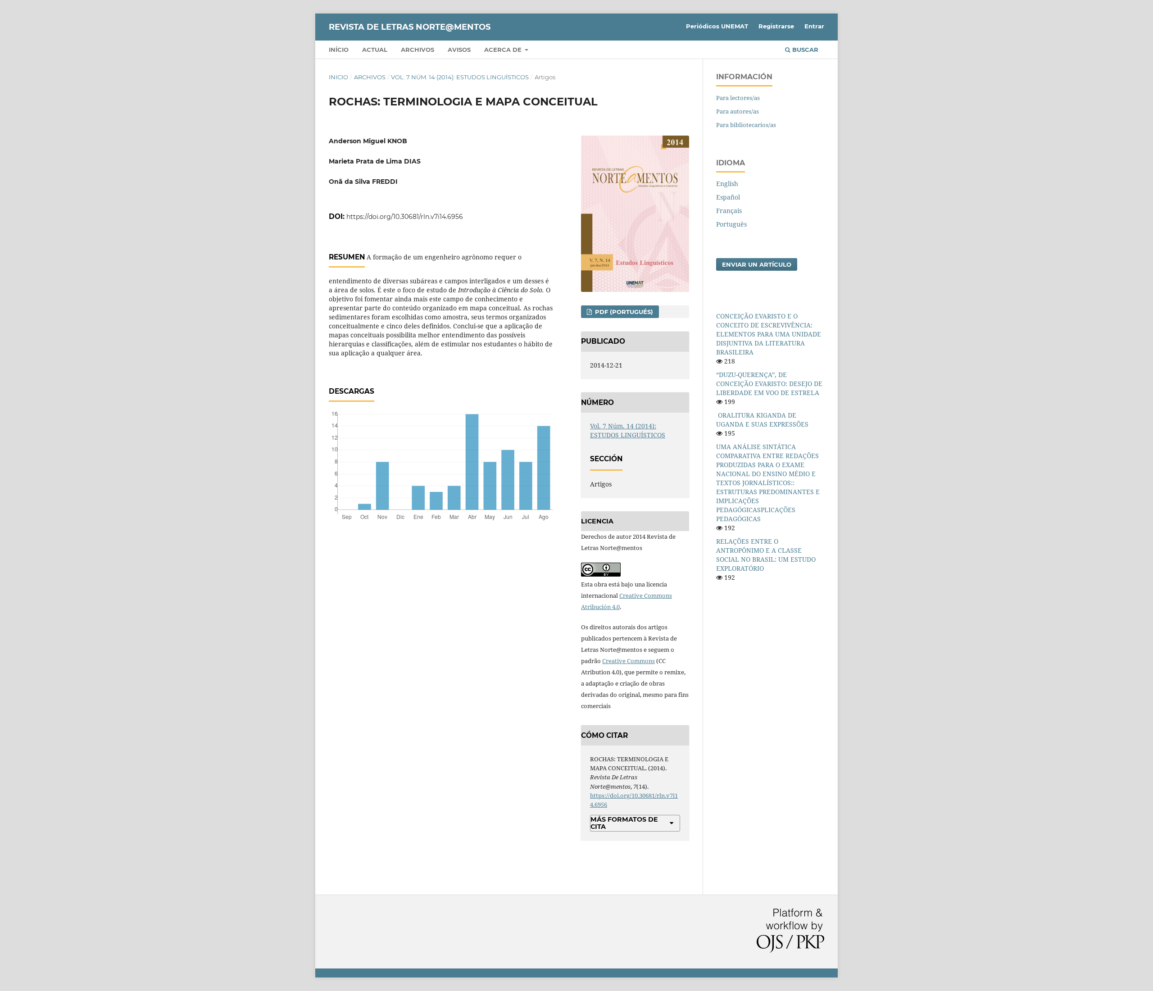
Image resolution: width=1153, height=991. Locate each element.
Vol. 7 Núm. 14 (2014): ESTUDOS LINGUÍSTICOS (460, 77)
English (727, 183)
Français (729, 210)
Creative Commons (628, 661)
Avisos (459, 49)
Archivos (417, 49)
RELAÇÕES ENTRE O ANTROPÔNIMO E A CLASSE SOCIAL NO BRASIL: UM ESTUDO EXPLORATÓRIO (766, 555)
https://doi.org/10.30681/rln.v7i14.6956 (404, 217)
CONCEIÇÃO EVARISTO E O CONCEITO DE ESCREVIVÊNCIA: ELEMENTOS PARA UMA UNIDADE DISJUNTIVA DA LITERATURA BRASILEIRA (768, 334)
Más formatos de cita (624, 823)
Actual (374, 49)
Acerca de (503, 49)
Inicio (338, 77)
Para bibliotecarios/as (746, 125)
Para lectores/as (738, 98)
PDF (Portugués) (623, 311)
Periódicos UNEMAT (717, 26)
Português (731, 224)
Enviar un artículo (756, 264)
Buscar (804, 49)
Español (728, 197)
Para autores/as (737, 111)
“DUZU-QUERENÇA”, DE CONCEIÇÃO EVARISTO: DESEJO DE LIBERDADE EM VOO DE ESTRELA (769, 383)
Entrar (814, 26)
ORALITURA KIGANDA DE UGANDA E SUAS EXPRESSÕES (762, 419)
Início (339, 49)
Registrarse (776, 26)
